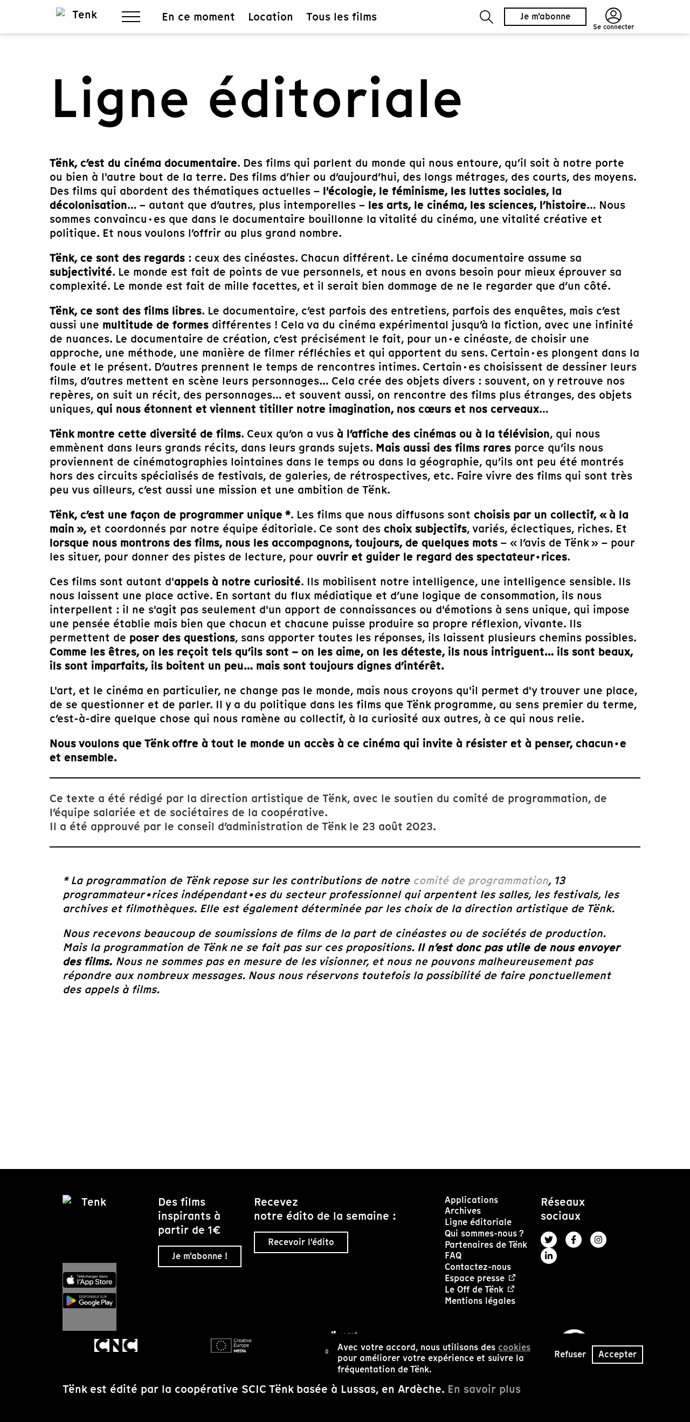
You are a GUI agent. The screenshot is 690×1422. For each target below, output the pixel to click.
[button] (486, 17)
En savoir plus (484, 1389)
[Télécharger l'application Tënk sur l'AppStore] (106, 1280)
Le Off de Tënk (474, 1290)
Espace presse (475, 1278)
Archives (463, 1211)
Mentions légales (480, 1301)
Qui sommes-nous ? (484, 1233)
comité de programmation (480, 880)
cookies (514, 1347)
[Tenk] (106, 1229)
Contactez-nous (478, 1267)
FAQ (453, 1255)
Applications (471, 1200)
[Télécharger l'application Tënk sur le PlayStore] (106, 1301)
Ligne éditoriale (478, 1222)
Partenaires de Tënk (486, 1245)
